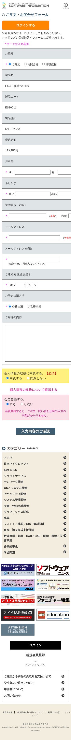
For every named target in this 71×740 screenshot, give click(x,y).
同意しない (38, 378)
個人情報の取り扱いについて (30, 712)
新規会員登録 (35, 655)
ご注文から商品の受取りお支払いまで (27, 676)
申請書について (13, 689)
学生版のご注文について (19, 682)
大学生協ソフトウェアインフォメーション (26, 5)
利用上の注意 (54, 712)
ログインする (25, 25)
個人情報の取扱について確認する (33, 389)
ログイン (66, 6)
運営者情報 (7, 712)
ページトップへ (35, 664)
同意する (15, 378)
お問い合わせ (12, 695)
